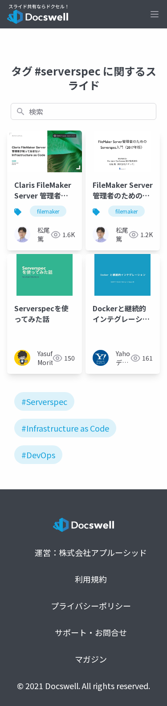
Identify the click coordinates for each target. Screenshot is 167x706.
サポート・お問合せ (91, 632)
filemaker (48, 211)
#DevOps (38, 454)
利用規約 (91, 579)
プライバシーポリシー (91, 605)
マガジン (91, 659)
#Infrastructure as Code (65, 428)
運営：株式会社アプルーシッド (91, 552)
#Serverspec (44, 401)
